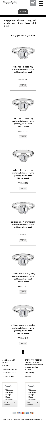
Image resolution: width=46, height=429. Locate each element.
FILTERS (23, 12)
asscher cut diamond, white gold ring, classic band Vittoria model (23, 174)
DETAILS (23, 85)
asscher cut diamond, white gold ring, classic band (23, 69)
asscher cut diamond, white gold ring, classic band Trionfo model (23, 123)
